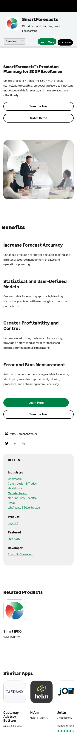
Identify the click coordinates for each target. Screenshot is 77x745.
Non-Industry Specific (22, 498)
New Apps (14, 538)
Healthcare (15, 488)
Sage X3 (13, 523)
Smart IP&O (12, 631)
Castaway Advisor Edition (11, 717)
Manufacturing (17, 493)
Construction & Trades (22, 483)
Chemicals (14, 478)
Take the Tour (38, 106)
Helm (34, 712)
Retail (12, 502)
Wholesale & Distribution (24, 507)
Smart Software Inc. (20, 554)
